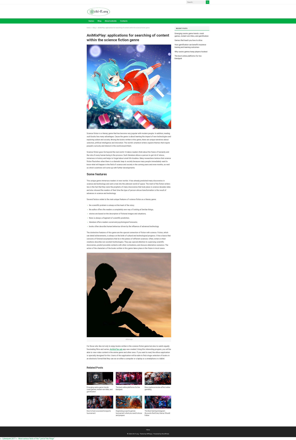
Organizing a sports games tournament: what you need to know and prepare (129, 413)
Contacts (123, 21)
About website (111, 21)
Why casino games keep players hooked (191, 52)
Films (148, 430)
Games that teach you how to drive (188, 40)
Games (91, 21)
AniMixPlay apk (116, 349)
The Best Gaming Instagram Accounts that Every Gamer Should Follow (157, 413)
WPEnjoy (149, 434)
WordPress (165, 434)
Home (89, 28)
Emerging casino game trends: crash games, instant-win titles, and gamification (100, 389)
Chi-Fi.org (135, 434)
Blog (99, 21)
